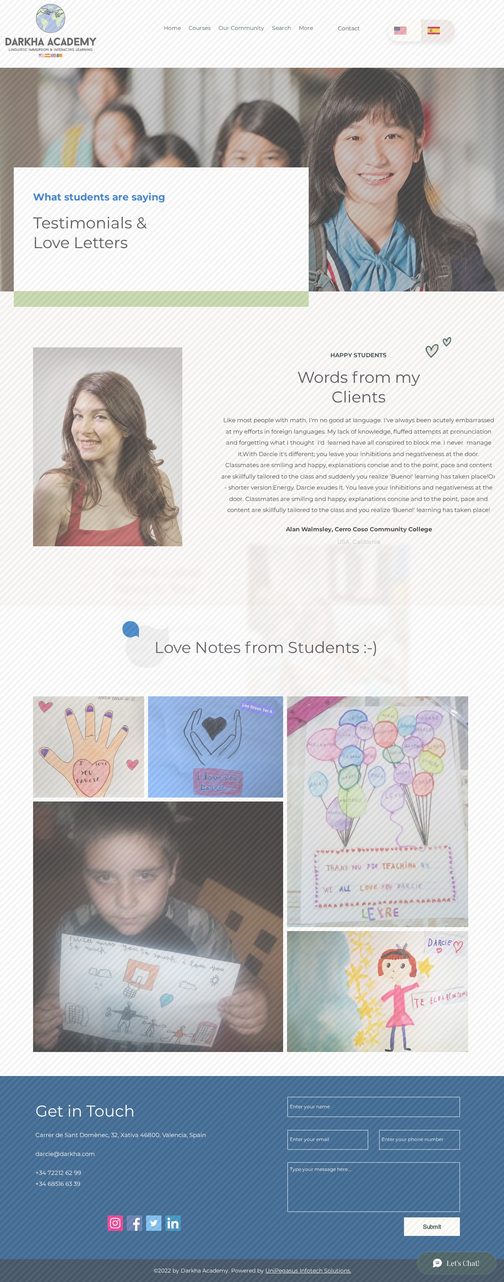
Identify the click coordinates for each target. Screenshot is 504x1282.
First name (131, 648)
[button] (395, 529)
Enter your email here (146, 683)
